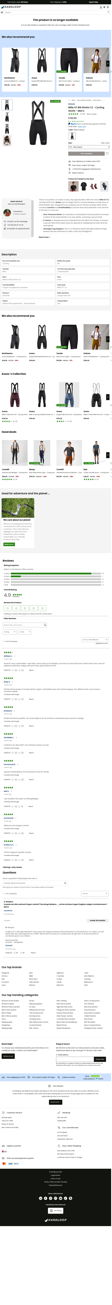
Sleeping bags (7, 1028)
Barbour (32, 985)
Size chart (105, 143)
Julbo (86, 973)
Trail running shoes (36, 1013)
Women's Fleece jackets (11, 1007)
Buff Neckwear (89, 1022)
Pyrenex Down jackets (65, 1013)
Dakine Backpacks (63, 1028)
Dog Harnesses (90, 1010)
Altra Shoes (88, 1019)
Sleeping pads (7, 1022)
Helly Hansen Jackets (65, 1016)
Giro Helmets (89, 1004)
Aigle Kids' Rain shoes (64, 1007)
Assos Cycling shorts (92, 1001)
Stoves (31, 1001)
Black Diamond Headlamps (67, 1022)
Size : (70, 143)
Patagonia (5, 973)
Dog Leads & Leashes (92, 1013)
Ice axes (32, 1007)
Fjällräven (60, 973)
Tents (4, 1019)
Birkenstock (88, 982)
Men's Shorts (97, 100)
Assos (71, 104)
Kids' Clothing (62, 1001)
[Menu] (2, 12)
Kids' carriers (33, 1028)
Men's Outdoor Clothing (84, 100)
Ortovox (4, 976)
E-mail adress (62, 1055)
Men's (73, 100)
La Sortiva (5, 982)
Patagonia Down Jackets (93, 1028)
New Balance (89, 976)
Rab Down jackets (91, 1007)
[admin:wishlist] (107, 154)
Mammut (60, 985)
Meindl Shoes (62, 1025)
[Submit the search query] (108, 12)
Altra (31, 973)
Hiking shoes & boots (37, 1010)
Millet (31, 976)
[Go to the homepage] (70, 100)
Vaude (59, 982)
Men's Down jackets (9, 1010)
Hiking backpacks (35, 1004)
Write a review (92, 114)
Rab (3, 979)
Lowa (3, 985)
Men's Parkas (6, 1013)
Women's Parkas (8, 1004)
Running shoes (34, 1016)
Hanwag (87, 979)
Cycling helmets (35, 1025)
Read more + (44, 237)
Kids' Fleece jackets (64, 1004)
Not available (86, 154)
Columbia (60, 976)
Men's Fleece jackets (9, 1016)
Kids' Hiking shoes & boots (38, 1022)
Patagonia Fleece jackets (66, 1010)
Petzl (86, 985)
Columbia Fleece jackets (66, 1019)
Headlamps (6, 1025)
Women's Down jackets (10, 1001)
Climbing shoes (35, 1019)
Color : (76, 130)
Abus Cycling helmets (92, 1025)
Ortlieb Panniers (90, 1016)
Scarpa (59, 979)
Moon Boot (33, 979)
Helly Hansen (34, 982)
